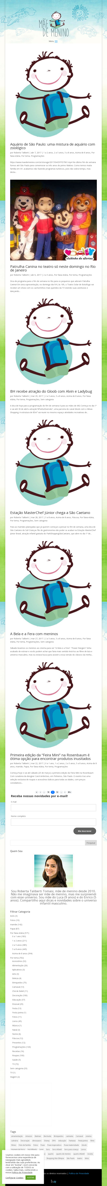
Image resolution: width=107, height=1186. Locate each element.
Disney (46, 1140)
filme (92, 1140)
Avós (12, 916)
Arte (14, 974)
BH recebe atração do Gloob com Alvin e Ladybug (51, 391)
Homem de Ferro (18, 1149)
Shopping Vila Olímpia (55, 1158)
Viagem (13, 1077)
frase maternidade (71, 1145)
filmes (13, 1145)
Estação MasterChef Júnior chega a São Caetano (50, 512)
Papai (26, 766)
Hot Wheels (32, 1149)
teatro (79, 1158)
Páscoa (75, 517)
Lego (41, 1149)
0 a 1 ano (49, 763)
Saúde (15, 1059)
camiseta (69, 1136)
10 (48, 792)
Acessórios (17, 961)
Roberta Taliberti (21, 152)
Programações (37, 156)
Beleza (15, 978)
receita (90, 1154)
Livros (15, 1021)
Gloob (84, 1145)
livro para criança (71, 1149)
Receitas (16, 1051)
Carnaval (16, 987)
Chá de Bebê (18, 991)
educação (62, 1140)
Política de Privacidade (79, 1173)
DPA (54, 1140)
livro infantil (57, 1149)
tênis (87, 1158)
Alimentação (18, 965)
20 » (69, 792)
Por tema (25, 156)
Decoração (17, 995)
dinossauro (36, 1140)
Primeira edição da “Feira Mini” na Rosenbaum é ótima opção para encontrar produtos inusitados (50, 756)
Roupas (15, 1055)
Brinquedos (17, 982)
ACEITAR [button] (30, 1177)
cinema (88, 1136)
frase (43, 1145)
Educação (16, 999)
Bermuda (47, 1136)
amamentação (17, 1136)
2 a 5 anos (59, 152)
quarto (51, 1154)
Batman (38, 1136)
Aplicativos (17, 969)
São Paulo (71, 1158)
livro (48, 1149)
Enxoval (15, 1004)
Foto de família (25, 1145)
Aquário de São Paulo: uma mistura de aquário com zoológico (52, 146)
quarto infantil (79, 1154)
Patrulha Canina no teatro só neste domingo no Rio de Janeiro (53, 268)
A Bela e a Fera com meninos (34, 633)
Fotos (12, 920)
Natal (14, 1029)
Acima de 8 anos (82, 152)
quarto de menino (63, 1154)
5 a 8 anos (69, 152)
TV (13, 1064)
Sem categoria (47, 399)
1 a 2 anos (48, 152)
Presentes (16, 1042)
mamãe (19, 766)
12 (57, 792)
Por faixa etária (61, 275)
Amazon (28, 1136)
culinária (14, 1140)
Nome (15, 1034)
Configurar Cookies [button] (14, 1177)
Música (15, 1025)
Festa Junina (17, 1012)
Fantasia (72, 1140)
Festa (14, 1008)
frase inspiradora (54, 1145)
